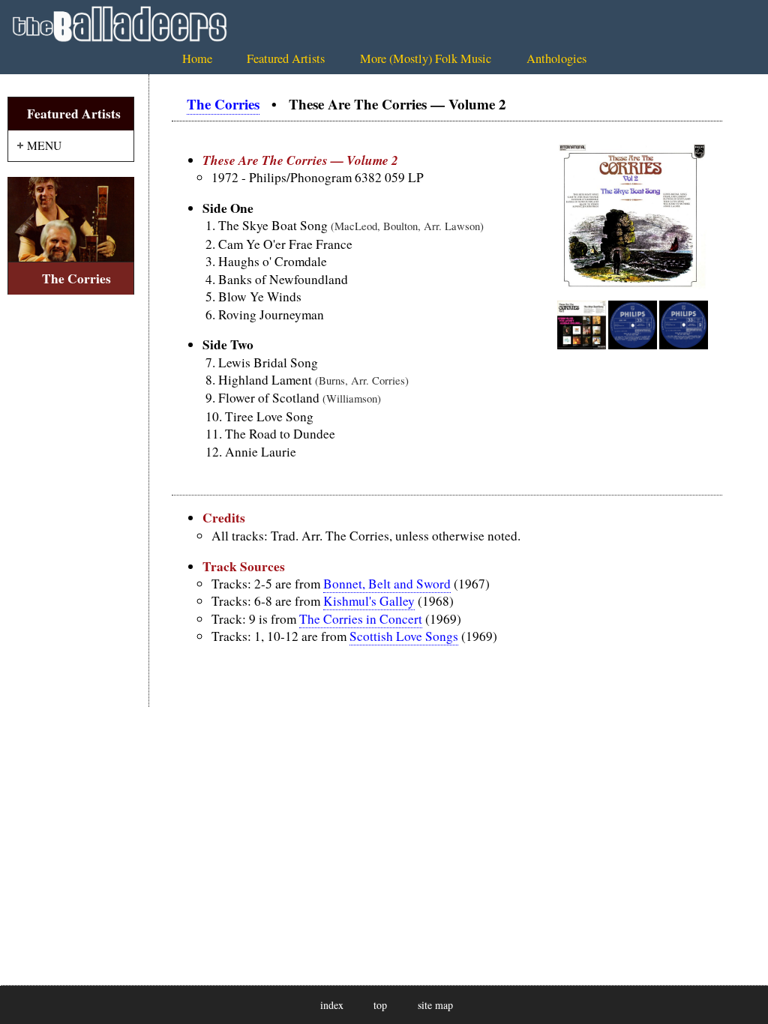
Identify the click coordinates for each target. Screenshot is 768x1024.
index (332, 1005)
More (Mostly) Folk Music (425, 58)
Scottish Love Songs (404, 636)
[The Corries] (71, 219)
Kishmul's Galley (369, 600)
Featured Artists (286, 58)
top (380, 1005)
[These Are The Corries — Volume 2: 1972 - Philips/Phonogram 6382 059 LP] (632, 286)
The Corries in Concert (360, 618)
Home (197, 58)
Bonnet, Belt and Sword (387, 583)
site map (435, 1005)
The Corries (223, 104)
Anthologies (556, 58)
